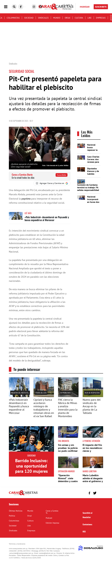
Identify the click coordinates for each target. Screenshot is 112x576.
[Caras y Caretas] (23, 495)
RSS (84, 531)
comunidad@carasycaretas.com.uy (21, 553)
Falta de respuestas (92, 392)
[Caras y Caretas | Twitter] (94, 493)
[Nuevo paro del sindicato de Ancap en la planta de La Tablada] (93, 396)
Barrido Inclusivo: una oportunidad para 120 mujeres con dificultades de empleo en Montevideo (31, 474)
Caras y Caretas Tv (52, 512)
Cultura (79, 18)
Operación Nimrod (66, 471)
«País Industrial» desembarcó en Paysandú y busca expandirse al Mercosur (47, 218)
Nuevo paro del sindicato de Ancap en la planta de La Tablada (92, 406)
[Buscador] (14, 6)
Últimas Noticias (15, 511)
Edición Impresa (52, 523)
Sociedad (28, 18)
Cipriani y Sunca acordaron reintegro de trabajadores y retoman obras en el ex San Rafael (43, 408)
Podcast (49, 518)
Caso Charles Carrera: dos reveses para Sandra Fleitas (93, 162)
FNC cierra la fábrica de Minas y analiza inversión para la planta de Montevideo (67, 408)
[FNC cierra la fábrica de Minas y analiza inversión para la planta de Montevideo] (68, 396)
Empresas (101, 18)
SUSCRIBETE (101, 6)
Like (90, 18)
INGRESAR (85, 6)
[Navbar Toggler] (7, 6)
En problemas (65, 392)
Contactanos (87, 524)
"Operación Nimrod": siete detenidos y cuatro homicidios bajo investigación (68, 481)
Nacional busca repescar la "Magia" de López (92, 150)
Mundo (56, 18)
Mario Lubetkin (89, 471)
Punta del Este (41, 392)
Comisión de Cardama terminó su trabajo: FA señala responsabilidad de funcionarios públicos (88, 190)
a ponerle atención (91, 441)
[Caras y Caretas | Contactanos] (100, 492)
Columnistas (13, 18)
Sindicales (43, 18)
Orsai (67, 18)
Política (12, 515)
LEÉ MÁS (28, 213)
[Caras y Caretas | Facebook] (20, 6)
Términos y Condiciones (17, 544)
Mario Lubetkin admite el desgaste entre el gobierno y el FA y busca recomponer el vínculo (93, 483)
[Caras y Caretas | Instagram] (33, 6)
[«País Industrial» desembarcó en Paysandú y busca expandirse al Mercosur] (16, 217)
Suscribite (61, 175)
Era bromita (63, 441)
